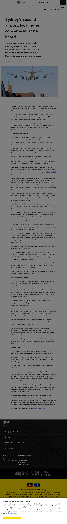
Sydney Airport (47, 150)
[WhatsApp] (62, 9)
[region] (33, 511)
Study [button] (7, 437)
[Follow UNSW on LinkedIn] (45, 9)
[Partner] (42, 3)
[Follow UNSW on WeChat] (55, 9)
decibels (20, 257)
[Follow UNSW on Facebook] (52, 9)
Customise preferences (55, 518)
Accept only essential (33, 518)
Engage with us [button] (11, 432)
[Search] (63, 2)
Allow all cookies (12, 518)
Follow (62, 7)
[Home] (21, 2)
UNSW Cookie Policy (12, 514)
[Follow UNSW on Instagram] (48, 9)
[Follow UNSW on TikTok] (59, 9)
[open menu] (4, 2)
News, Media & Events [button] (14, 443)
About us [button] (9, 448)
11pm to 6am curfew (22, 117)
